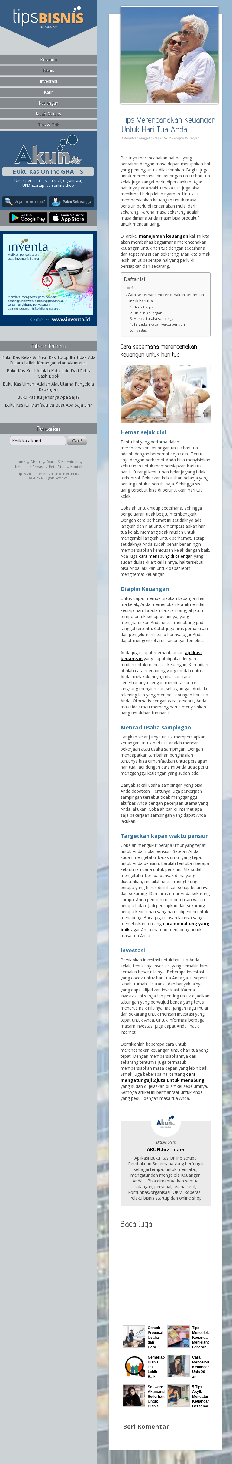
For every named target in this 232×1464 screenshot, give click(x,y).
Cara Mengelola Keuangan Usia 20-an (201, 1367)
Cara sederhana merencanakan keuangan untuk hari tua (166, 297)
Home (20, 461)
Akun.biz (72, 474)
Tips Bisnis (25, 474)
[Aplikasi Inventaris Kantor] (48, 322)
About (36, 461)
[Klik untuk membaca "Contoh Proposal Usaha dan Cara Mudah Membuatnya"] (134, 1346)
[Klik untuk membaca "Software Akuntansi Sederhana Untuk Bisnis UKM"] (134, 1405)
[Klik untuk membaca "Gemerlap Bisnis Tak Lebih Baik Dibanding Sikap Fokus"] (134, 1375)
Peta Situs (57, 466)
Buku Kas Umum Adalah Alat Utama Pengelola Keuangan (48, 386)
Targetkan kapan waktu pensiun (159, 324)
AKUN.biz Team (166, 1149)
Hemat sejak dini (147, 307)
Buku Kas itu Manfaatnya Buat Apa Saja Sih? (48, 405)
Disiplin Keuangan (148, 313)
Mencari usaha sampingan (155, 318)
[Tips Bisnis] (48, 27)
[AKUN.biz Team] (166, 1135)
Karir (48, 92)
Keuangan (48, 103)
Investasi (48, 81)
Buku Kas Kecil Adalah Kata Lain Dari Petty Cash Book (48, 373)
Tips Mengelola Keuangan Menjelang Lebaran (201, 1337)
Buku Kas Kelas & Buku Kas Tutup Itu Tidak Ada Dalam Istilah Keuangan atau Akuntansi (48, 360)
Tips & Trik (48, 124)
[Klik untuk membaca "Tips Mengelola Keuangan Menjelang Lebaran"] (178, 1346)
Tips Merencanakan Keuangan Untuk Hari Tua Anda (169, 124)
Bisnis (48, 70)
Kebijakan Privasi (29, 466)
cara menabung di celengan (166, 556)
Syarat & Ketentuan (62, 461)
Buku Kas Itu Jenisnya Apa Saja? (48, 397)
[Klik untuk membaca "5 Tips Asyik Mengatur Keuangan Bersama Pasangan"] (178, 1405)
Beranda (48, 59)
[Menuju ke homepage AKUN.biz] (48, 163)
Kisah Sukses (48, 114)
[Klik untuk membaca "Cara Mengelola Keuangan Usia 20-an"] (178, 1375)
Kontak (76, 466)
